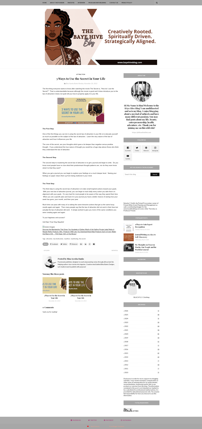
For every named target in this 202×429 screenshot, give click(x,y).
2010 (141, 372)
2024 (141, 318)
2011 (141, 369)
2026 (141, 311)
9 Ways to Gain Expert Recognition (143, 225)
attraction (49, 239)
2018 (141, 342)
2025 (141, 315)
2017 (141, 345)
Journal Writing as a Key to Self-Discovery (145, 236)
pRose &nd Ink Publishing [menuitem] (97, 2)
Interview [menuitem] (81, 2)
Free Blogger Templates (116, 426)
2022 (141, 326)
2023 (141, 322)
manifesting (74, 239)
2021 (141, 330)
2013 (141, 361)
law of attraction (58, 239)
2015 (141, 353)
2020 (141, 334)
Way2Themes (95, 426)
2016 (141, 349)
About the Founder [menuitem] (57, 2)
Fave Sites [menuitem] (71, 2)
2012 (141, 365)
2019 (141, 338)
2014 (141, 357)
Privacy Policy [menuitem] (127, 2)
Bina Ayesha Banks (72, 83)
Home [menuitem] (45, 2)
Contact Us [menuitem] (114, 2)
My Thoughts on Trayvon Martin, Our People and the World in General (145, 247)
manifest (67, 239)
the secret (82, 239)
